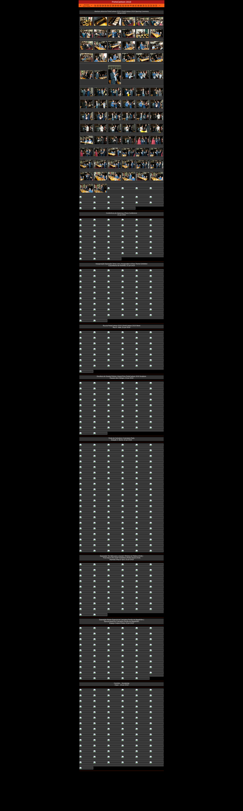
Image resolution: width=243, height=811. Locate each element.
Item (84, 6)
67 (136, 5)
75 (156, 5)
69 (141, 5)
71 (146, 5)
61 (121, 5)
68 (138, 5)
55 (105, 5)
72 (148, 5)
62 (123, 5)
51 (95, 5)
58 (113, 5)
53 (100, 5)
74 (153, 5)
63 (126, 5)
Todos (88, 6)
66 (133, 5)
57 (110, 5)
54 (103, 5)
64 (128, 5)
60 (118, 5)
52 (98, 5)
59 (115, 5)
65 (131, 5)
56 (108, 5)
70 (143, 5)
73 (151, 5)
